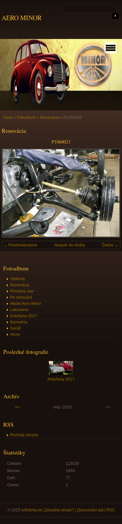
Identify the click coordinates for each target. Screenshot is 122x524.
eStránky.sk (31, 510)
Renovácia (49, 117)
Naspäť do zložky (69, 245)
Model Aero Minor (25, 303)
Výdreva (17, 279)
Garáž (15, 328)
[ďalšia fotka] (109, 193)
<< (17, 407)
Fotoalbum (26, 117)
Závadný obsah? (59, 510)
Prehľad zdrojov (24, 435)
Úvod (8, 117)
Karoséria (18, 322)
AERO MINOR (22, 17)
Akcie (15, 334)
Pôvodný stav (22, 291)
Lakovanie (19, 309)
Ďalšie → (110, 245)
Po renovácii (21, 297)
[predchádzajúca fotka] (12, 193)
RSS (110, 510)
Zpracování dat (90, 510)
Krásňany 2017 (23, 316)
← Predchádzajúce (20, 245)
